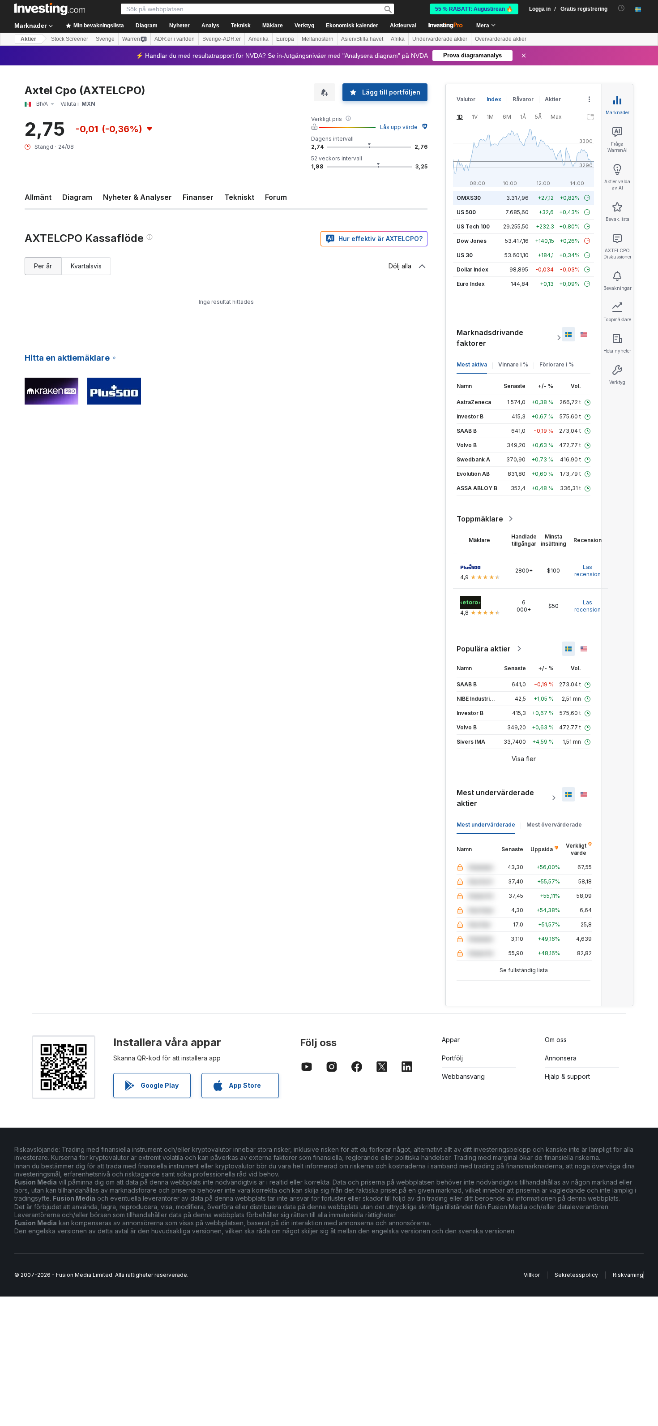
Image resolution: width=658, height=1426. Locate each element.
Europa (285, 39)
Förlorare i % (556, 364)
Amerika (258, 39)
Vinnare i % (513, 364)
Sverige (105, 39)
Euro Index (471, 283)
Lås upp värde (399, 127)
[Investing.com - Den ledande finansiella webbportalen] (49, 9)
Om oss (556, 1039)
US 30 (465, 255)
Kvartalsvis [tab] (86, 266)
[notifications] (621, 8)
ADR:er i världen (174, 39)
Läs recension (587, 570)
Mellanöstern (317, 39)
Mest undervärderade (486, 824)
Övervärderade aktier (500, 39)
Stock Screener (69, 39)
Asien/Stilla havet (362, 39)
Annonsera (561, 1058)
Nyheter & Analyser (137, 197)
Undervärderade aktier (439, 39)
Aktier (28, 39)
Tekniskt (239, 197)
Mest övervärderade (554, 824)
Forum (276, 197)
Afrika (398, 39)
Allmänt (38, 197)
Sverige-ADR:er (221, 39)
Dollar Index (472, 269)
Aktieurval (403, 25)
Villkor (532, 1274)
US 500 (466, 212)
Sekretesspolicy (576, 1274)
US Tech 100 (473, 226)
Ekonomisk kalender (352, 25)
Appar (451, 1039)
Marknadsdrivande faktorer (490, 338)
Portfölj (452, 1058)
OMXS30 (469, 197)
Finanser (198, 197)
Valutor (466, 99)
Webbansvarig (463, 1076)
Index (494, 99)
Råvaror (523, 99)
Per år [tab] (43, 266)
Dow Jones (472, 240)
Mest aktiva (472, 364)
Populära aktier (484, 648)
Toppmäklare (480, 518)
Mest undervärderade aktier (495, 798)
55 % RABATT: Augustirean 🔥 (474, 9)
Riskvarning (628, 1274)
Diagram (77, 197)
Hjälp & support (567, 1076)
